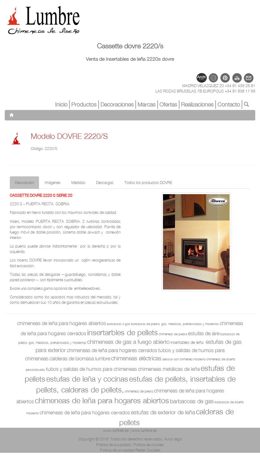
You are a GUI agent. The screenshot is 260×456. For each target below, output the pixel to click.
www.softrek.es (116, 430)
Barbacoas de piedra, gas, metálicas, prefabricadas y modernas (175, 324)
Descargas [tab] (105, 182)
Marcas (147, 104)
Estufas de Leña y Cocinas (87, 378)
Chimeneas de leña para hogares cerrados (112, 350)
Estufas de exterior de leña (163, 412)
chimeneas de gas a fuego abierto (128, 341)
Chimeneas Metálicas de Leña (169, 369)
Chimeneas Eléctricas (136, 358)
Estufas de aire (203, 333)
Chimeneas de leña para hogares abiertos (61, 323)
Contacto (229, 104)
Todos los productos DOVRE (148, 182)
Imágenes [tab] (53, 182)
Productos (84, 104)
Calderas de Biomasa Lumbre (79, 358)
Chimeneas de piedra (173, 334)
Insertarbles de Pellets (122, 332)
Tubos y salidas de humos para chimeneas (91, 369)
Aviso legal (173, 439)
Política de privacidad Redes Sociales (130, 450)
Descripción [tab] (24, 182)
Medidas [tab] (78, 182)
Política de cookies (148, 444)
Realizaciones (197, 104)
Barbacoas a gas (118, 324)
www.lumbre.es (144, 430)
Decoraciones (117, 104)
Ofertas (168, 104)
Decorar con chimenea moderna (183, 359)
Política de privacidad (113, 444)
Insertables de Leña (188, 342)
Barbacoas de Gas (192, 401)
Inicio (61, 104)
